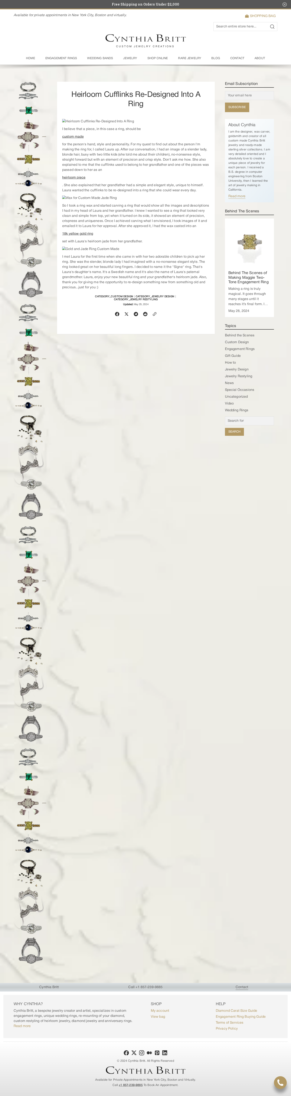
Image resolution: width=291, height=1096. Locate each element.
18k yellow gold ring (77, 233)
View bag (158, 1016)
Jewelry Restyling (238, 376)
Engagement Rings (240, 349)
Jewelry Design (237, 369)
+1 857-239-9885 (131, 1085)
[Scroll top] (285, 1090)
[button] (261, 16)
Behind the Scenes (240, 335)
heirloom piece (73, 177)
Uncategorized (236, 396)
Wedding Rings (236, 410)
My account (160, 1010)
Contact (242, 987)
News (229, 383)
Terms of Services (229, 1022)
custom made (73, 136)
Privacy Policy (227, 1028)
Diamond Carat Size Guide (236, 1010)
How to (230, 362)
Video (229, 403)
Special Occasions (239, 390)
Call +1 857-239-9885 (145, 987)
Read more (236, 196)
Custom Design (237, 342)
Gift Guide (233, 355)
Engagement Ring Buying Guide (241, 1016)
